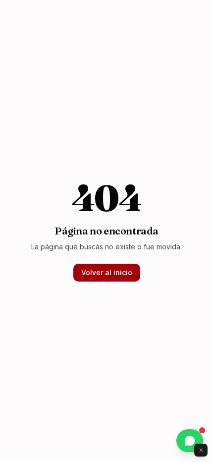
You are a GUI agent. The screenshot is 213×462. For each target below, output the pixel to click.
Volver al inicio (106, 272)
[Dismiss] (201, 450)
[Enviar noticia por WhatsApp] (189, 440)
